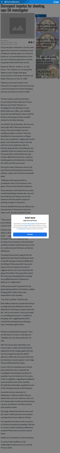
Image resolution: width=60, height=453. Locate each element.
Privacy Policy (28, 225)
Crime (56, 2)
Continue (30, 234)
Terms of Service (31, 223)
